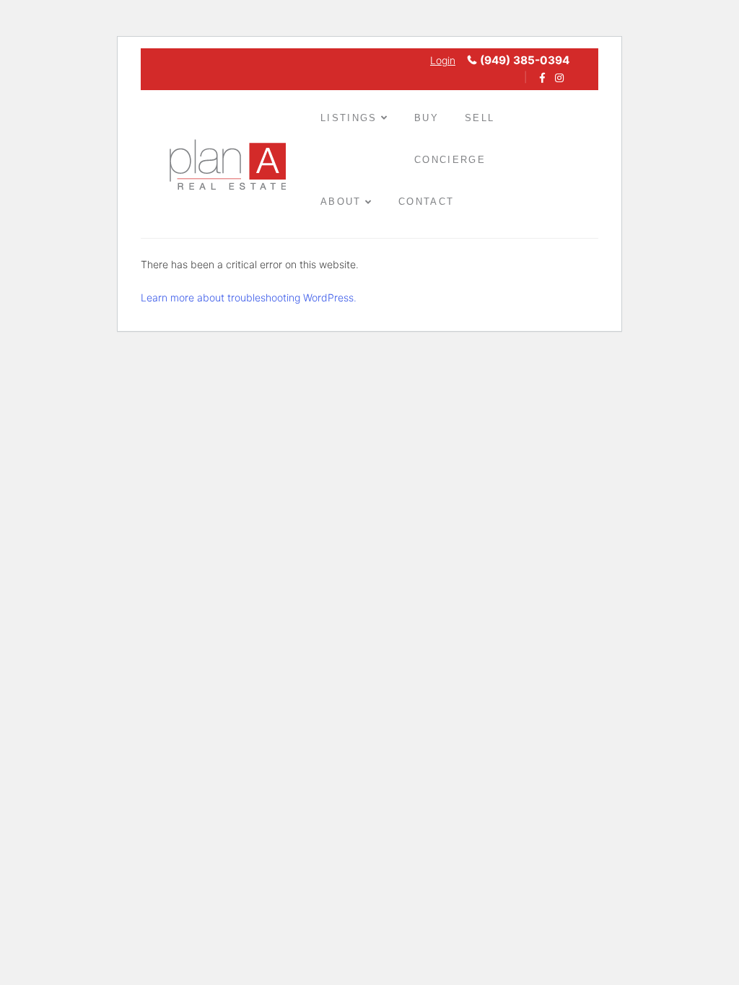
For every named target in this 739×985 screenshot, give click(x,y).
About (341, 201)
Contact (426, 201)
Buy (426, 117)
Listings (348, 117)
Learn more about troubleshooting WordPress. (249, 297)
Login (442, 60)
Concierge (450, 159)
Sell (479, 117)
